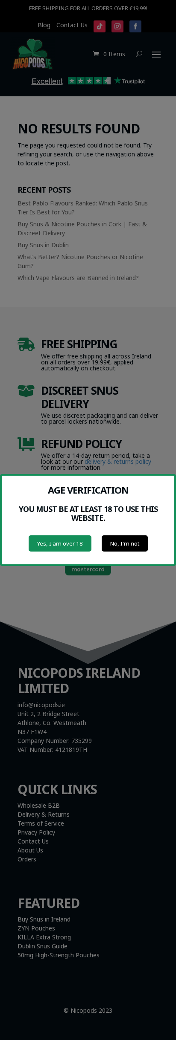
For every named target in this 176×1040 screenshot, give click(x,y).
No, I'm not (124, 543)
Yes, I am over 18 (60, 543)
